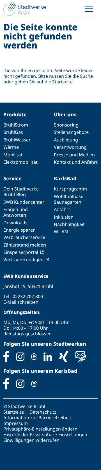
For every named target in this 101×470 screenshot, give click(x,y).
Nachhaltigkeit (69, 224)
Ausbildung (66, 140)
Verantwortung (70, 147)
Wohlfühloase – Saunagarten (70, 199)
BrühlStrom (15, 125)
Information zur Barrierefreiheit (37, 417)
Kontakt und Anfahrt (76, 162)
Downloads (15, 223)
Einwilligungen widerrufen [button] (31, 440)
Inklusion (64, 217)
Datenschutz (42, 412)
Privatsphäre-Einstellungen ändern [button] (40, 429)
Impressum (15, 423)
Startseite (13, 412)
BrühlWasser (17, 140)
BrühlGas (13, 132)
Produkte (15, 114)
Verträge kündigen (23, 259)
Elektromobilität (20, 162)
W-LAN (61, 232)
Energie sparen (19, 230)
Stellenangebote (71, 132)
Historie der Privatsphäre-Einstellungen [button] (45, 434)
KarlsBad (65, 178)
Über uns (65, 114)
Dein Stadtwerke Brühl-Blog (21, 192)
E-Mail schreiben (20, 302)
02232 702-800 (28, 296)
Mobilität (12, 155)
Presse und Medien (74, 155)
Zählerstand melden (24, 245)
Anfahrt (62, 209)
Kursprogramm (70, 189)
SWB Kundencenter (23, 202)
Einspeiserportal (20, 252)
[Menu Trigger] (89, 8)
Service (12, 178)
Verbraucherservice (24, 237)
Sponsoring (66, 125)
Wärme (11, 147)
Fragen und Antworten (15, 212)
